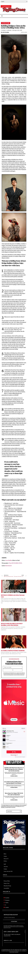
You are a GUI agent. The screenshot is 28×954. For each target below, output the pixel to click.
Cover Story (6, 23)
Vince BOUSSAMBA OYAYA (15, 563)
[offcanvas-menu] (2, 16)
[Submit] (12, 670)
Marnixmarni (8, 565)
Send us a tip (8, 940)
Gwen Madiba (8, 560)
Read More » (3, 605)
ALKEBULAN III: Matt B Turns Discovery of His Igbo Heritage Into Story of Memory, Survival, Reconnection (14, 769)
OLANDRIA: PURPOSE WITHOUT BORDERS (13, 650)
